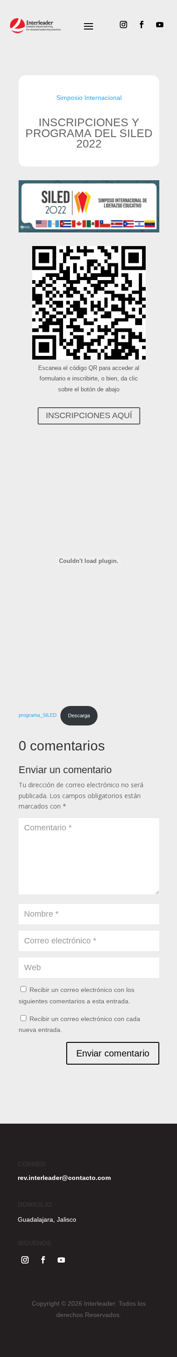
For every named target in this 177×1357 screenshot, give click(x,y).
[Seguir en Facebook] (141, 24)
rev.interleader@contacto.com (64, 1177)
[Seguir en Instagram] (123, 24)
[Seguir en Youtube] (159, 24)
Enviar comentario (112, 1053)
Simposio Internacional (89, 97)
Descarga (79, 715)
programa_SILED (38, 715)
